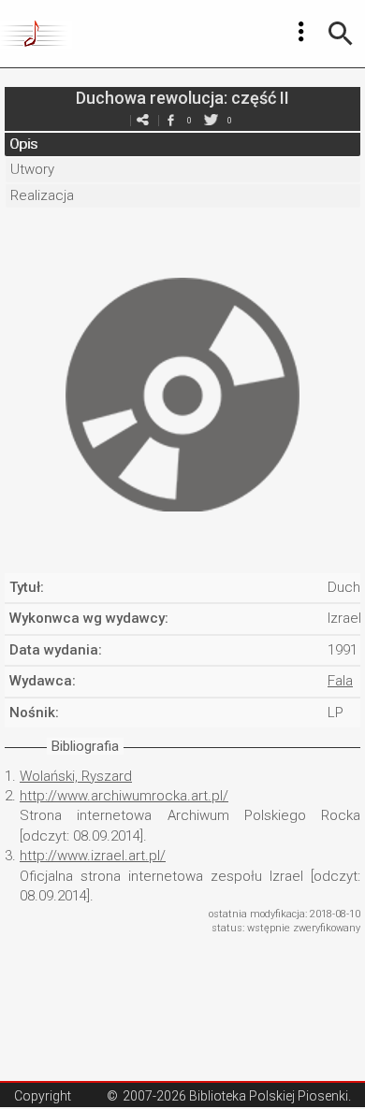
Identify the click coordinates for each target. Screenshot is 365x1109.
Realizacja (42, 195)
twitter (210, 120)
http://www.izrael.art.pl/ (93, 855)
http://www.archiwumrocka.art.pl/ (124, 795)
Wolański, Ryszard (76, 776)
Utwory (32, 169)
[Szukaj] (340, 33)
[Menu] (301, 32)
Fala (340, 680)
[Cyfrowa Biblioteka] (36, 33)
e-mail (142, 120)
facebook (170, 120)
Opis (23, 144)
